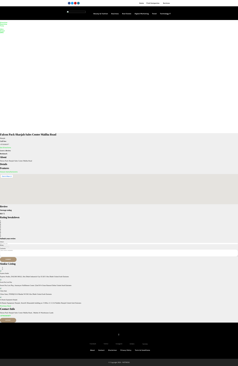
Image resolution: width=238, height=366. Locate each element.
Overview (3, 24)
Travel (154, 14)
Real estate (126, 14)
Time (2, 26)
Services (166, 3)
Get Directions (5, 147)
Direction (3, 22)
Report (8, 320)
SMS (2, 33)
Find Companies (152, 3)
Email (2, 31)
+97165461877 (5, 316)
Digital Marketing (142, 14)
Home (141, 3)
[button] (3, 306)
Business (115, 14)
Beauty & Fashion (100, 14)
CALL (2, 29)
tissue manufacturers (9, 172)
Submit (8, 259)
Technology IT (165, 14)
